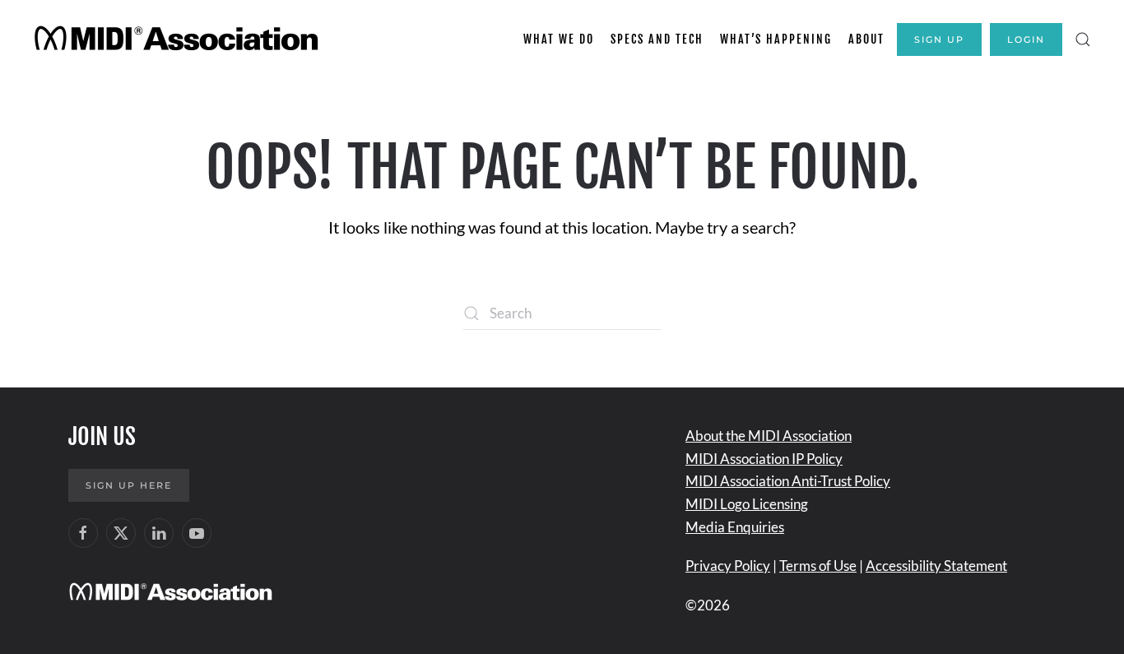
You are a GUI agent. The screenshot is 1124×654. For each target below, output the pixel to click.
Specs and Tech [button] (657, 39)
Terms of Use (818, 565)
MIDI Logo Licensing (746, 504)
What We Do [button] (558, 39)
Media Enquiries (734, 527)
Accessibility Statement (936, 565)
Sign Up (939, 39)
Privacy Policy (727, 565)
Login (1026, 39)
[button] (1083, 39)
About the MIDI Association (768, 435)
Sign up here (129, 485)
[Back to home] (179, 39)
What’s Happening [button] (776, 39)
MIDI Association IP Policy (764, 458)
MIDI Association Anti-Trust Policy (787, 480)
